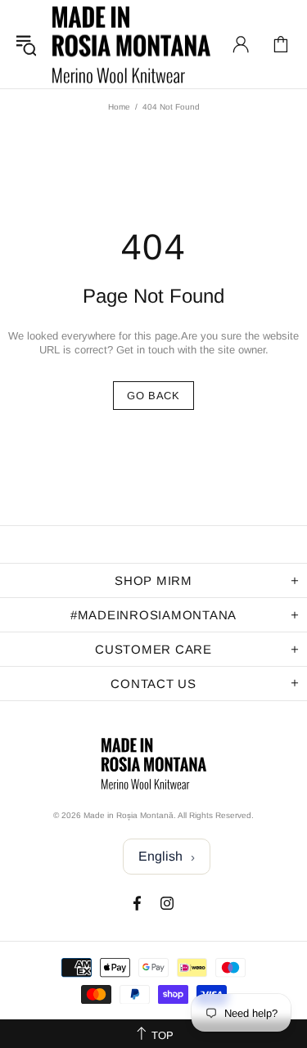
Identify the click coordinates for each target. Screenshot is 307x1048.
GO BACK (153, 395)
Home (119, 106)
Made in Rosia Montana (131, 44)
